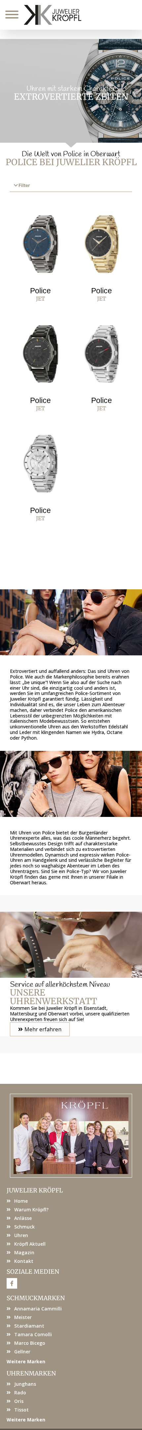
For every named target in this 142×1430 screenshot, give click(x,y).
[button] (71, 185)
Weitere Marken (26, 1361)
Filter (24, 185)
